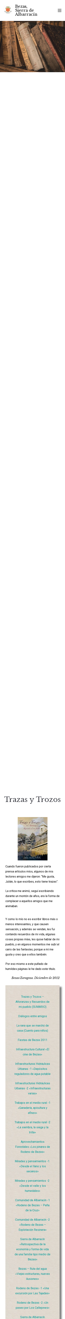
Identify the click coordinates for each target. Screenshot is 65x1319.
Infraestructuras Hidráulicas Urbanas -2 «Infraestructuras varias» (33, 1088)
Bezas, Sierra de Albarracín (26, 10)
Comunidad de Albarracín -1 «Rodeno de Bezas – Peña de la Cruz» (32, 1205)
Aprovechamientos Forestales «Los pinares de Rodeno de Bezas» (32, 1147)
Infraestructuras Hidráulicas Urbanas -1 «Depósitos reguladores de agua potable (32, 1069)
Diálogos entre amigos (32, 1016)
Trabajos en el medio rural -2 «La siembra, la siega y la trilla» (32, 1127)
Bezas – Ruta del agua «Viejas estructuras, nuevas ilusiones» (32, 1274)
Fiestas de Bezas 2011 (32, 1040)
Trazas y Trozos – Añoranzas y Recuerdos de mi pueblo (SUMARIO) (32, 1002)
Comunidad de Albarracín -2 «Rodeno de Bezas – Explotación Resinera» (32, 1224)
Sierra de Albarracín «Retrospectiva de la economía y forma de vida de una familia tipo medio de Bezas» (32, 1249)
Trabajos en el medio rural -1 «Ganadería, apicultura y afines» (32, 1108)
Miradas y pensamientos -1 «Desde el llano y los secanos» (32, 1166)
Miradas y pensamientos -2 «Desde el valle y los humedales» (32, 1186)
